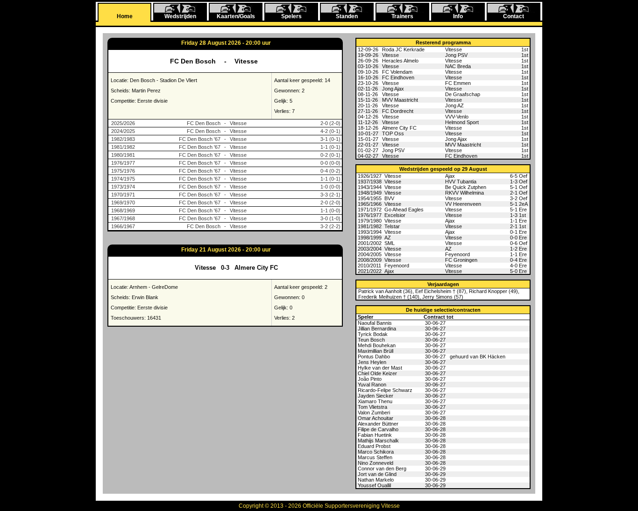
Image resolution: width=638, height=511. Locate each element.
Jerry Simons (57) (442, 297)
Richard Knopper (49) (493, 291)
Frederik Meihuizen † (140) (388, 297)
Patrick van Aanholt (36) (385, 291)
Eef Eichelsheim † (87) (440, 291)
